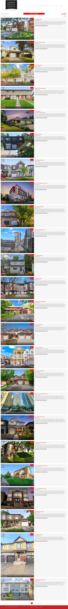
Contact (61, 5)
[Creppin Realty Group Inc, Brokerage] (11, 5)
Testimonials (41, 5)
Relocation (51, 5)
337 (39, 603)
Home (31, 607)
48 (66, 16)
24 (64, 16)
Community (46, 5)
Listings (32, 5)
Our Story (56, 5)
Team (36, 5)
